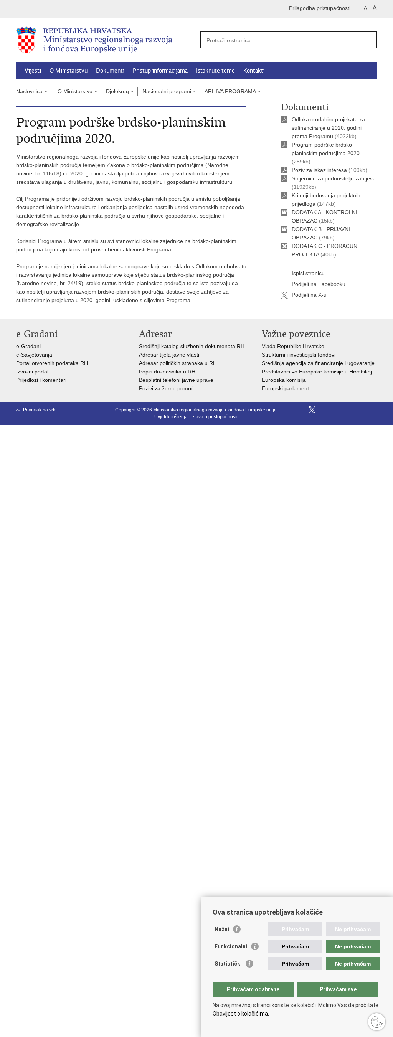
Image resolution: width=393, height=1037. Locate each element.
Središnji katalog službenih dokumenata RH (191, 346)
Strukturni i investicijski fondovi (298, 355)
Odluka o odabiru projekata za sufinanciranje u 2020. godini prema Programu (328, 127)
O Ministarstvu (69, 70)
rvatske (315, 346)
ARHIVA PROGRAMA (230, 91)
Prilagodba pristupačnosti (319, 8)
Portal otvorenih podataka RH (52, 363)
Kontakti (254, 70)
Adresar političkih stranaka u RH (178, 363)
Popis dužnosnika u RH (167, 371)
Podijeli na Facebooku (318, 284)
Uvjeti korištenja (171, 416)
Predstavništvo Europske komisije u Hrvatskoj (317, 371)
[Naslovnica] (106, 40)
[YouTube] (324, 409)
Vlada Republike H (284, 346)
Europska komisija (284, 380)
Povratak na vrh (39, 410)
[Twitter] (312, 409)
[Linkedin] (373, 409)
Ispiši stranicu (308, 273)
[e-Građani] (49, 9)
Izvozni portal (32, 371)
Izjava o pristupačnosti (214, 416)
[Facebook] (299, 409)
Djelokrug (117, 91)
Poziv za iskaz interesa (319, 170)
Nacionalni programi (166, 91)
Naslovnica (29, 91)
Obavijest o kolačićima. (241, 1014)
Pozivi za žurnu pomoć (166, 388)
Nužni (222, 929)
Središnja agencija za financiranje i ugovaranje (318, 363)
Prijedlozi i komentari (41, 380)
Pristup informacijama (160, 70)
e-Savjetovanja (34, 355)
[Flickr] (336, 409)
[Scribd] (348, 409)
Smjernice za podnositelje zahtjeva (334, 178)
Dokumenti (110, 70)
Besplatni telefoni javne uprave (176, 380)
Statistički (228, 964)
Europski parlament (285, 388)
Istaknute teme (215, 70)
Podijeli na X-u (309, 295)
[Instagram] (361, 409)
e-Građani (28, 346)
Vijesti (33, 70)
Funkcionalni (231, 946)
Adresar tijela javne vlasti (169, 355)
